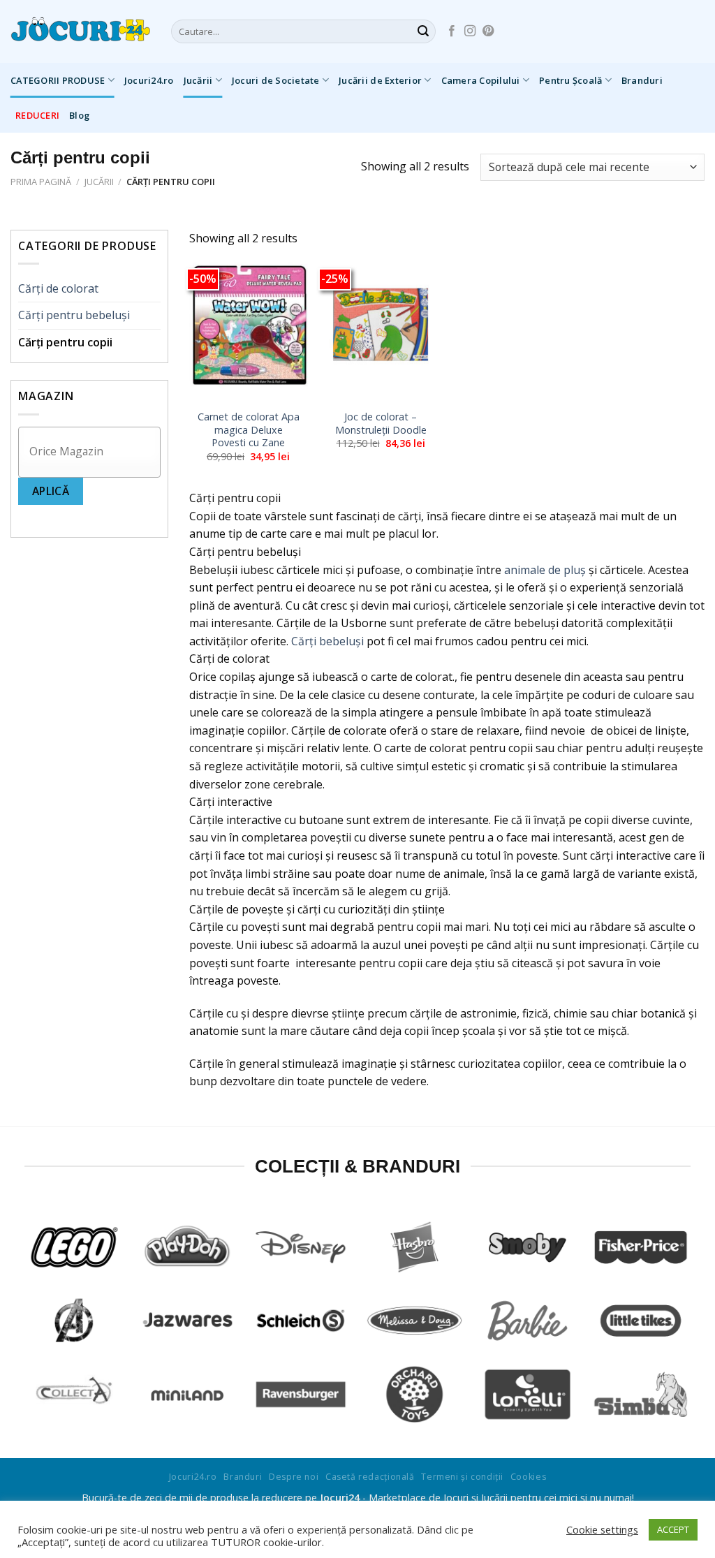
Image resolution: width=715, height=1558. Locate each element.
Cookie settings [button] (602, 1529)
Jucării (198, 80)
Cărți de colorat (58, 288)
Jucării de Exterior (380, 80)
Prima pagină (40, 181)
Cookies (528, 1477)
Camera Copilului (480, 80)
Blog (79, 115)
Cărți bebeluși (327, 641)
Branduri (642, 80)
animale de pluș (545, 570)
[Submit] (423, 31)
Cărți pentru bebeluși (74, 315)
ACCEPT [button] (673, 1529)
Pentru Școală (570, 80)
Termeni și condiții (462, 1477)
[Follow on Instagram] (470, 31)
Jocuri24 (340, 1497)
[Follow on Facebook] (451, 31)
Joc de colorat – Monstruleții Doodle (381, 423)
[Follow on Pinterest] (488, 31)
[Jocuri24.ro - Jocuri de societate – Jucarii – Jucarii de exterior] (80, 31)
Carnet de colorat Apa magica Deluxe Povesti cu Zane (249, 430)
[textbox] (92, 451)
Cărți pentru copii (65, 342)
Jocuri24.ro (149, 80)
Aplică (51, 491)
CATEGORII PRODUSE (57, 80)
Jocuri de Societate (276, 80)
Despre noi (293, 1477)
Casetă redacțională (370, 1477)
